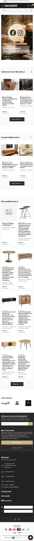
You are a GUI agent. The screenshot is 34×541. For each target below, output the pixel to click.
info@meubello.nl (10, 481)
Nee (17, 538)
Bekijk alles (16, 384)
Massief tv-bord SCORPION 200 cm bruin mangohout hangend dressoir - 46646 (9, 165)
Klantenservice (17, 442)
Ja (13, 538)
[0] (32, 5)
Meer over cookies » (25, 537)
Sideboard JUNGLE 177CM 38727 (8, 224)
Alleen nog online (17, 448)
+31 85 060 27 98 (9, 472)
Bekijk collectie (16, 119)
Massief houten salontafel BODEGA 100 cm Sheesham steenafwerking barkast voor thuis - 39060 (9, 101)
